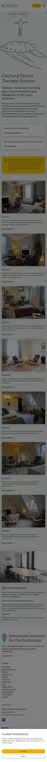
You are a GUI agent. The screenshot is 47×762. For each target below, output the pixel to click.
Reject (23, 756)
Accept (23, 751)
